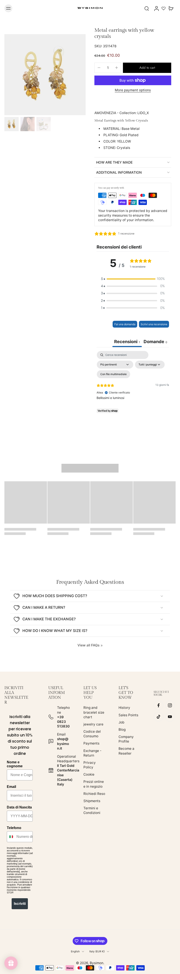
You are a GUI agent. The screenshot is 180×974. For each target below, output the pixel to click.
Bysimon (96, 963)
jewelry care (93, 724)
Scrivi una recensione (154, 324)
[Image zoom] (45, 74)
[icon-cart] (171, 8)
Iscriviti (20, 903)
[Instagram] (170, 705)
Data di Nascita (19, 807)
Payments (91, 743)
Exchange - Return (92, 753)
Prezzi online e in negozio (93, 784)
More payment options (133, 90)
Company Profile (126, 739)
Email (11, 787)
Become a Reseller (126, 751)
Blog (122, 729)
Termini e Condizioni (91, 810)
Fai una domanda (124, 324)
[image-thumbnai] (11, 124)
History (124, 708)
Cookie (88, 774)
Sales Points (128, 715)
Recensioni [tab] (127, 341)
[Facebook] (158, 705)
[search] (146, 8)
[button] (147, 68)
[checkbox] (113, 374)
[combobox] (10, 836)
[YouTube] (170, 717)
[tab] (155, 342)
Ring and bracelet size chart (93, 712)
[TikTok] (158, 717)
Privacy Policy (89, 764)
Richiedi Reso (94, 794)
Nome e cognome (15, 764)
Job (121, 722)
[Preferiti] (163, 8)
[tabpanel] (133, 389)
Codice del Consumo (92, 733)
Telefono (14, 828)
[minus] (99, 67)
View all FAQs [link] (88, 645)
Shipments (91, 801)
